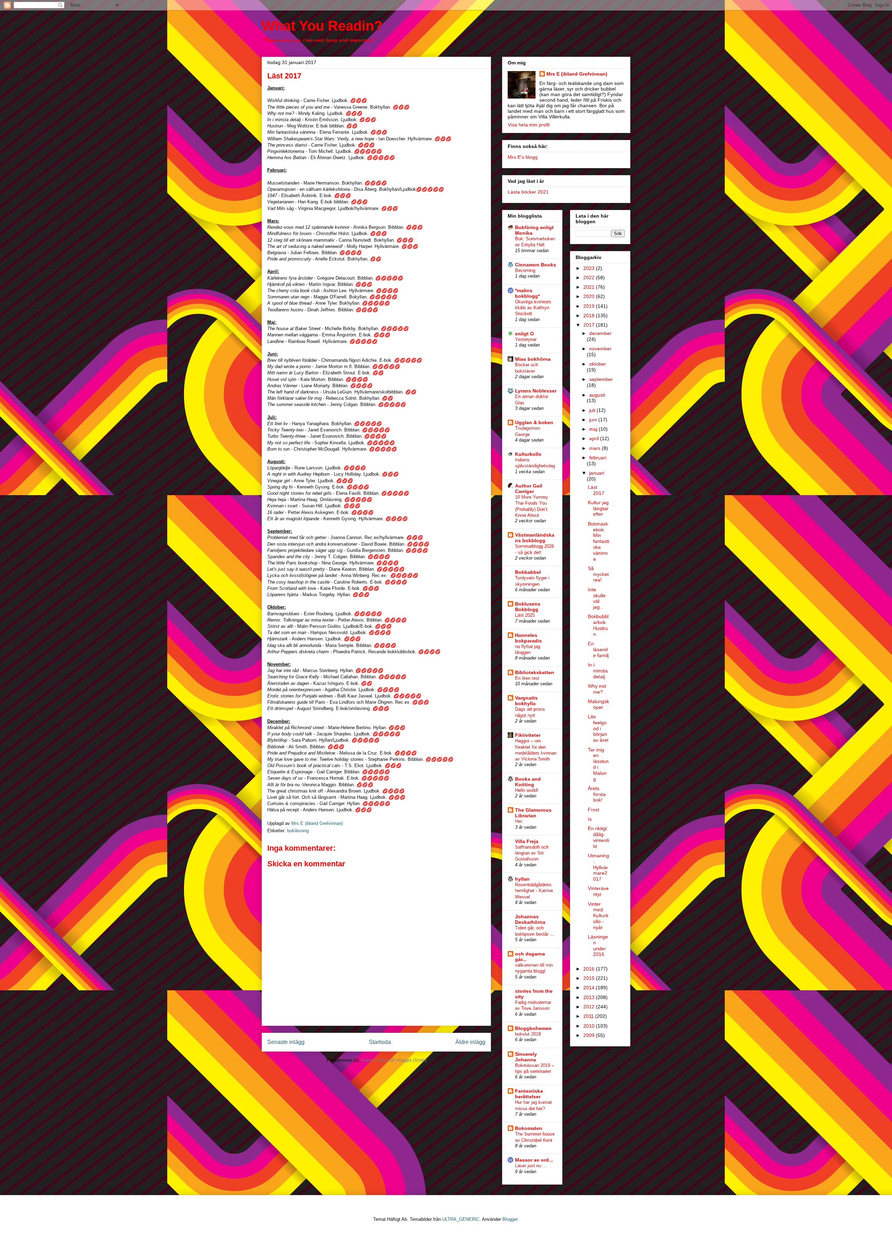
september (601, 379)
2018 (589, 315)
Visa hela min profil (528, 124)
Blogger (509, 1219)
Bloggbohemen (533, 1028)
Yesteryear (526, 339)
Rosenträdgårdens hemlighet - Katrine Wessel (534, 890)
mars (595, 448)
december (600, 333)
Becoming (525, 270)
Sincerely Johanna (526, 1056)
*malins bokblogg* (527, 293)
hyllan (522, 879)
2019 (589, 306)
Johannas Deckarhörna (530, 919)
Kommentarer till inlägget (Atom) (393, 1060)
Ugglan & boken (534, 422)
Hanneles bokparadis (528, 637)
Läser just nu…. (531, 1165)
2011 (589, 1016)
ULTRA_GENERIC (460, 1219)
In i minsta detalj (598, 670)
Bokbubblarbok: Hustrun (598, 625)
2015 (589, 978)
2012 (589, 1006)
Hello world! (526, 790)
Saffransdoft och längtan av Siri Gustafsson (531, 853)
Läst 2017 (596, 490)
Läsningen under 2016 (598, 945)
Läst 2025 (525, 615)
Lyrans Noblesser (535, 390)
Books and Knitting (528, 781)
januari (596, 473)
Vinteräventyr (598, 891)
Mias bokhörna (533, 359)
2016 (589, 968)
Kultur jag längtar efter (598, 508)
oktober (597, 364)
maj (594, 429)
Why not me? (597, 689)
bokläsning (298, 830)
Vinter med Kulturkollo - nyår (598, 915)
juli (593, 410)
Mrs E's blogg (523, 157)
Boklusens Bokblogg (527, 606)
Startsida (380, 1042)
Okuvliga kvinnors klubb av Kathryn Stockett (533, 308)
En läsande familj (598, 649)
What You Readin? (322, 25)
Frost (593, 809)
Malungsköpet (598, 704)
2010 (589, 1026)
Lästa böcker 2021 (528, 192)
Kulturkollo (528, 454)
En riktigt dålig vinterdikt (598, 837)
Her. (519, 821)
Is (590, 819)
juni (593, 419)
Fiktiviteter (527, 735)
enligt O (524, 333)
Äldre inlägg (470, 1042)
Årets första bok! (597, 794)
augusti (597, 395)
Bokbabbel (528, 572)
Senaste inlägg (286, 1042)
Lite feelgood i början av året (598, 728)
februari (597, 457)
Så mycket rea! (598, 574)
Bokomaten (528, 1128)
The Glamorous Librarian (533, 812)
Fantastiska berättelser (529, 1093)
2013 (589, 997)
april (594, 438)
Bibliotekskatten (534, 672)
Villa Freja (526, 841)
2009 (589, 1035)
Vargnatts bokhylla (526, 700)
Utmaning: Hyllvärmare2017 (598, 867)
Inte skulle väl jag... (597, 598)
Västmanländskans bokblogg (534, 537)
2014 (589, 987)
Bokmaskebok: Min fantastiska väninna (598, 541)
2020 (589, 296)
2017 (589, 325)
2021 (589, 287)
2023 (589, 268)
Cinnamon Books (535, 264)
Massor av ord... (534, 1160)
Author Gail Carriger (528, 488)
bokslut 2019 (528, 1034)
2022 (589, 277)
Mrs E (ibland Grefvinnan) (576, 74)
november (600, 348)
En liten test (527, 678)
